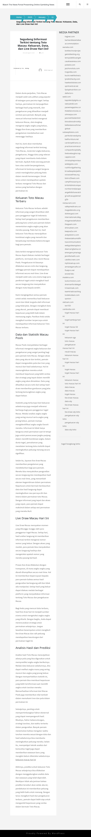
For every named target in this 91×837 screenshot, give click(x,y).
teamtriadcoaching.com (75, 291)
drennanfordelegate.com (75, 284)
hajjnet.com (70, 36)
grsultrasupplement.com (75, 196)
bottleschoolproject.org (75, 50)
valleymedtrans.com (73, 206)
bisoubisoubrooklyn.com (75, 121)
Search (79, 4)
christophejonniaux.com (75, 160)
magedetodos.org (72, 210)
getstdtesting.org (72, 54)
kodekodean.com (72, 295)
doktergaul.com (71, 213)
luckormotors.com (72, 281)
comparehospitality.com (75, 150)
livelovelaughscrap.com (75, 153)
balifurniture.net (72, 139)
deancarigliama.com (73, 249)
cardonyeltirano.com (73, 143)
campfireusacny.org (73, 182)
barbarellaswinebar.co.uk (75, 40)
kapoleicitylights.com (74, 100)
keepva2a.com (71, 231)
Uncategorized (29, 52)
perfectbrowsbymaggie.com (77, 135)
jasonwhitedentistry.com (75, 118)
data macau (70, 387)
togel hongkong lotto (70, 444)
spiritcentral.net (71, 86)
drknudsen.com (71, 228)
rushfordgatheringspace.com (77, 167)
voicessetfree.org (72, 174)
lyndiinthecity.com (72, 79)
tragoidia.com (71, 72)
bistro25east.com (72, 178)
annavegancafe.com (73, 266)
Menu (87, 4)
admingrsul (48, 70)
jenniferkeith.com (72, 256)
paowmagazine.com (73, 107)
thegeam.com (70, 224)
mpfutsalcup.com (72, 263)
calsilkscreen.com (72, 259)
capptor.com (70, 157)
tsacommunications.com (75, 242)
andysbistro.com (72, 235)
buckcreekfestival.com (74, 75)
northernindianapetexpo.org (77, 189)
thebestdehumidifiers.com (76, 238)
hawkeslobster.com (73, 82)
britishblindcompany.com (75, 185)
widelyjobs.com (71, 164)
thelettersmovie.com (73, 111)
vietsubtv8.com (71, 104)
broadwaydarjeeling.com (75, 171)
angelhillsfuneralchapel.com (77, 192)
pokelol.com (70, 65)
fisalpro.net (69, 270)
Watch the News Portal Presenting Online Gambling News (28, 4)
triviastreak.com (71, 288)
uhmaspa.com (71, 114)
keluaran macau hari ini (26, 759)
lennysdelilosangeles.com (75, 58)
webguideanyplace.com (75, 245)
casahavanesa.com (73, 61)
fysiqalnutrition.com (73, 89)
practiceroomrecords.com (76, 146)
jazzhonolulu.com (72, 68)
